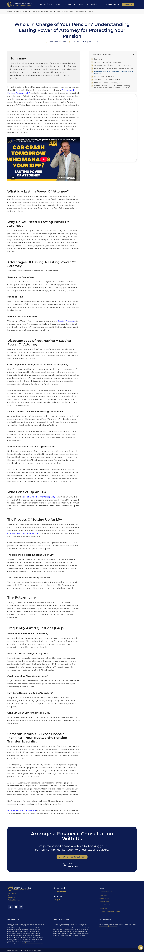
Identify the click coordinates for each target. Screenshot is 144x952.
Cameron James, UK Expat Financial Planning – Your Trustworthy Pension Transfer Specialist (112, 87)
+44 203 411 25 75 (74, 866)
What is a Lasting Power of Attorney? (108, 62)
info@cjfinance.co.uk (61, 900)
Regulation (103, 895)
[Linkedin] (16, 907)
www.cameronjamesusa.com (108, 926)
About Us (82, 4)
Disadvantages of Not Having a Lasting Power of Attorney (113, 72)
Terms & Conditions (106, 905)
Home (9, 11)
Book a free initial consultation (21, 810)
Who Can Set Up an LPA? (104, 76)
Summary (98, 59)
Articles (93, 4)
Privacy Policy (104, 902)
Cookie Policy (104, 898)
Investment (59, 4)
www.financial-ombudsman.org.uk (32, 943)
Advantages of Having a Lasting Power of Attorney (114, 68)
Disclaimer (103, 908)
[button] (134, 55)
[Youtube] (10, 907)
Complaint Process (106, 892)
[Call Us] (65, 865)
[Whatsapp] (21, 907)
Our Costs (72, 4)
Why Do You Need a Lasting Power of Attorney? (113, 65)
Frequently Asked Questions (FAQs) (108, 83)
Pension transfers (43, 4)
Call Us (70, 864)
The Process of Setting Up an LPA (107, 80)
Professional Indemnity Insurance (111, 911)
